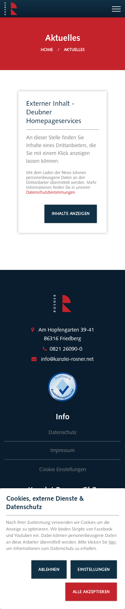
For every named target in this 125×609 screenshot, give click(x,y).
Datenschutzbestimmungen (50, 192)
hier (112, 542)
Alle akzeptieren (91, 591)
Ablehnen (48, 569)
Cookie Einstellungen (62, 469)
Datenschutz (62, 432)
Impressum (62, 450)
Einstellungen (94, 569)
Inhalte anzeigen (71, 213)
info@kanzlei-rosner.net (67, 359)
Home (47, 49)
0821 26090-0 (66, 349)
